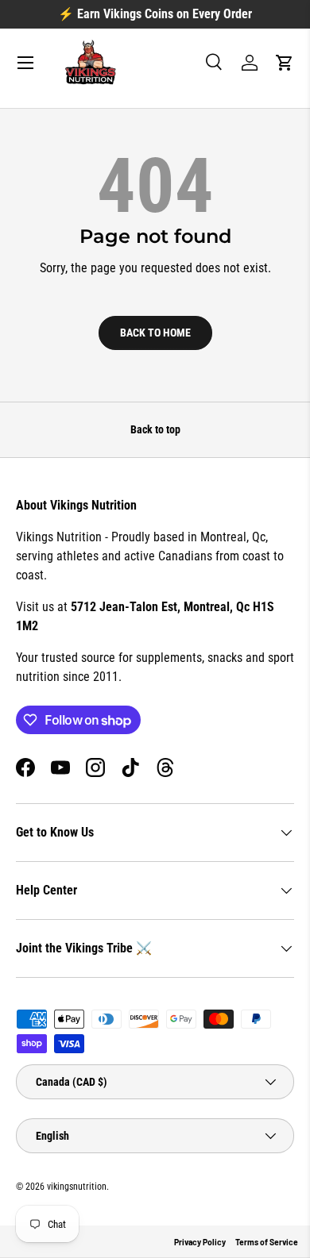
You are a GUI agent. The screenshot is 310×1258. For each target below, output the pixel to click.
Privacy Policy (200, 1242)
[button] (284, 62)
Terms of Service (266, 1242)
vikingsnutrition (77, 1186)
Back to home (155, 332)
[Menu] (25, 62)
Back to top (155, 429)
